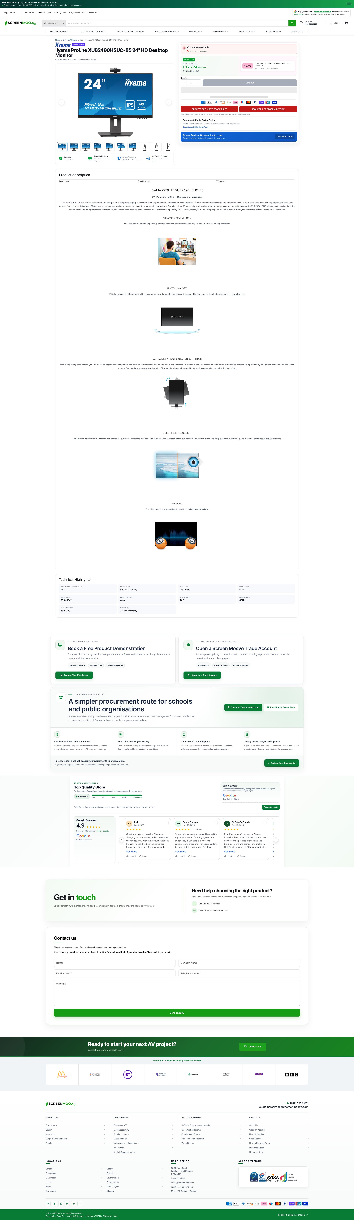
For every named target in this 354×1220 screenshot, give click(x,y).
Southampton (113, 1177)
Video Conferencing (165, 31)
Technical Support (44, 13)
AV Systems (272, 31)
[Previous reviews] (121, 839)
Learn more (259, 66)
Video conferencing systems (126, 1143)
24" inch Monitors (70, 40)
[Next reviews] (276, 839)
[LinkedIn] (67, 1203)
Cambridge (51, 1190)
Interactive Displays (129, 31)
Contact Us (297, 31)
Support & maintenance (56, 1138)
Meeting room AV (121, 1129)
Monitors (194, 31)
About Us (253, 1125)
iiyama (93, 60)
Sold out (250, 82)
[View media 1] (62, 146)
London (49, 1168)
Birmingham (51, 1173)
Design (49, 1129)
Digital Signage (59, 31)
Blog (5, 13)
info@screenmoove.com (216, 910)
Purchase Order (256, 1147)
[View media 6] (121, 146)
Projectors (219, 31)
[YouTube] (79, 1203)
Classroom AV (120, 1125)
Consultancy (51, 1125)
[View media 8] (144, 146)
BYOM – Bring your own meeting (196, 1125)
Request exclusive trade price (209, 109)
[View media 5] (109, 146)
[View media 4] (97, 146)
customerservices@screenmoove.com (283, 1106)
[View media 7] (132, 146)
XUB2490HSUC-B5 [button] (68, 60)
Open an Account (27, 13)
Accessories (246, 31)
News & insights (256, 1134)
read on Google (102, 831)
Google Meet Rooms (190, 1134)
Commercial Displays (93, 31)
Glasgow (111, 1190)
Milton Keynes (113, 1186)
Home (57, 40)
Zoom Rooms (187, 1143)
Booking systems (121, 1134)
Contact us (92, 13)
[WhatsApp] (73, 1203)
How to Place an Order (259, 1143)
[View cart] (346, 23)
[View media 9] (156, 146)
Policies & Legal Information (291, 1215)
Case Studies (255, 1138)
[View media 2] (74, 146)
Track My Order (60, 13)
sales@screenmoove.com (183, 1182)
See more (131, 851)
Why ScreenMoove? (77, 13)
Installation (50, 1134)
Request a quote (271, 807)
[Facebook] (54, 1203)
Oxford (110, 1173)
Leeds (48, 1182)
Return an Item (256, 1152)
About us (13, 13)
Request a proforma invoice (268, 109)
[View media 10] (168, 146)
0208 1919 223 (29, 5)
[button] (239, 90)
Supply (49, 1143)
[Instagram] (60, 1203)
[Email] (48, 1203)
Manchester (51, 1177)
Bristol (48, 1186)
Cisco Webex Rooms (191, 1129)
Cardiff (110, 1168)
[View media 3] (85, 146)
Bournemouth (113, 1182)
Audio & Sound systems (124, 1152)
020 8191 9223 (213, 903)
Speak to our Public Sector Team (196, 127)
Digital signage (120, 1138)
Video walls (119, 1147)
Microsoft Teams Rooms (192, 1138)
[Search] (292, 23)
